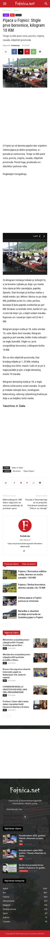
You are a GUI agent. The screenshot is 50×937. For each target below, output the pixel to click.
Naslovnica (7, 10)
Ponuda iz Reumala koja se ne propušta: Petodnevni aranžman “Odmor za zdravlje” (36, 504)
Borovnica (17, 471)
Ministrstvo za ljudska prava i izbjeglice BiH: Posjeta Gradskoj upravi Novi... (16, 642)
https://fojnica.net (25, 540)
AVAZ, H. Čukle (17, 468)
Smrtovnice (24, 871)
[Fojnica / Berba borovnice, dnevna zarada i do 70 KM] (10, 588)
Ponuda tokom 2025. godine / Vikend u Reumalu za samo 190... (32, 838)
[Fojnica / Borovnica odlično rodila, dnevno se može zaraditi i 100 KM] (10, 574)
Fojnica (18, 15)
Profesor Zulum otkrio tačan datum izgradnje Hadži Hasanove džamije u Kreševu (16, 704)
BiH (12, 15)
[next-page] (9, 715)
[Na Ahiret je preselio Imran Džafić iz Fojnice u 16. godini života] (10, 868)
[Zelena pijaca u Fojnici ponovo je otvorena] (10, 601)
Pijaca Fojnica (29, 471)
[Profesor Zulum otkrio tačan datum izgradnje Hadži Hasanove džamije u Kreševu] (40, 705)
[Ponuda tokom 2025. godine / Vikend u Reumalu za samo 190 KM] (10, 839)
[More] (40, 51)
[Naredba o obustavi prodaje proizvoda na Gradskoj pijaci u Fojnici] (10, 614)
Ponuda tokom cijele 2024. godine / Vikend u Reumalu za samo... (32, 853)
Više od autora (28, 564)
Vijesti (16, 10)
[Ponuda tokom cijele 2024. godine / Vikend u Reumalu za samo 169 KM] (10, 853)
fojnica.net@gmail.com (33, 809)
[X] (20, 51)
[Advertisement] (25, 116)
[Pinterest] (27, 51)
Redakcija (15, 45)
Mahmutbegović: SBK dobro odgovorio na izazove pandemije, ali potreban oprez (13, 504)
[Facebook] (14, 51)
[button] (4, 3)
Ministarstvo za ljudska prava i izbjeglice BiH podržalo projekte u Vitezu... (16, 657)
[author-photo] (25, 532)
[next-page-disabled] (9, 624)
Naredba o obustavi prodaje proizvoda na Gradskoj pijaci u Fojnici (30, 614)
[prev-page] (4, 624)
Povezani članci (11, 564)
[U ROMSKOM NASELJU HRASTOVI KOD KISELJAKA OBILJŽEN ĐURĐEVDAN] (40, 690)
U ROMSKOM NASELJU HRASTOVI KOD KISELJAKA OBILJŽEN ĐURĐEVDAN (15, 689)
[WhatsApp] (33, 51)
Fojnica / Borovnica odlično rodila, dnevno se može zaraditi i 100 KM (32, 574)
